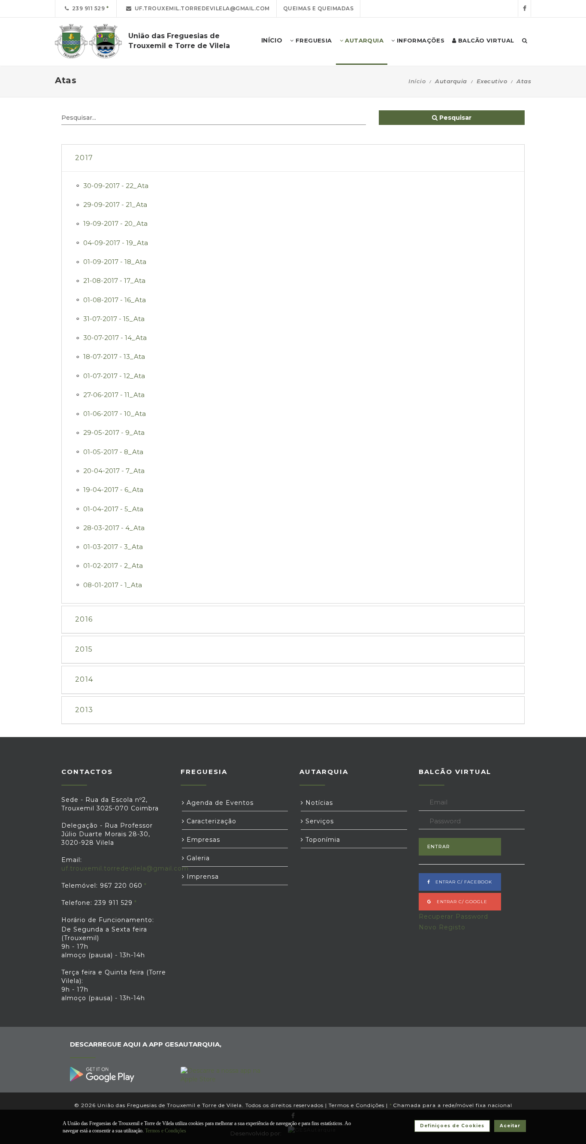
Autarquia (363, 40)
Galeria (197, 858)
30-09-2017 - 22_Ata (115, 186)
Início (417, 81)
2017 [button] (84, 158)
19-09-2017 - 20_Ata (115, 223)
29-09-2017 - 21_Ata (115, 204)
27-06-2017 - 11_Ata (114, 395)
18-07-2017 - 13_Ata (114, 356)
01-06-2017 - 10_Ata (114, 414)
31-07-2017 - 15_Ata (114, 319)
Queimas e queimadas (318, 8)
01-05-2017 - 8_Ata (113, 452)
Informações (419, 40)
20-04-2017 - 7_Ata (114, 471)
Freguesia (313, 40)
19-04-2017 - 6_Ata (113, 490)
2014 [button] (84, 679)
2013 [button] (84, 710)
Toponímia (321, 840)
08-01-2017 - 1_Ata (112, 585)
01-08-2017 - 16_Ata (114, 300)
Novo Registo (442, 927)
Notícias (318, 803)
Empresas (202, 840)
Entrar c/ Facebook (461, 882)
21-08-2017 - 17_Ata (114, 280)
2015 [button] (84, 649)
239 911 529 (87, 8)
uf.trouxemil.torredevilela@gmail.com (201, 8)
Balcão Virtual (485, 40)
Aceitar (510, 1126)
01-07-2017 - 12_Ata (114, 376)
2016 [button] (84, 619)
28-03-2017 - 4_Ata (114, 528)
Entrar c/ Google (459, 901)
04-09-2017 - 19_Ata (115, 243)
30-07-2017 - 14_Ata (115, 338)
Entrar (438, 847)
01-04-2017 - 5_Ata (113, 509)
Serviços (318, 821)
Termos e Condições (356, 1105)
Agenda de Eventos (219, 803)
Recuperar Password (453, 916)
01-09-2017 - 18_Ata (114, 262)
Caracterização (210, 821)
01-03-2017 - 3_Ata (113, 547)
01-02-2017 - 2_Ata (113, 565)
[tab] (293, 158)
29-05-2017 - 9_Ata (114, 432)
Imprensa (201, 876)
